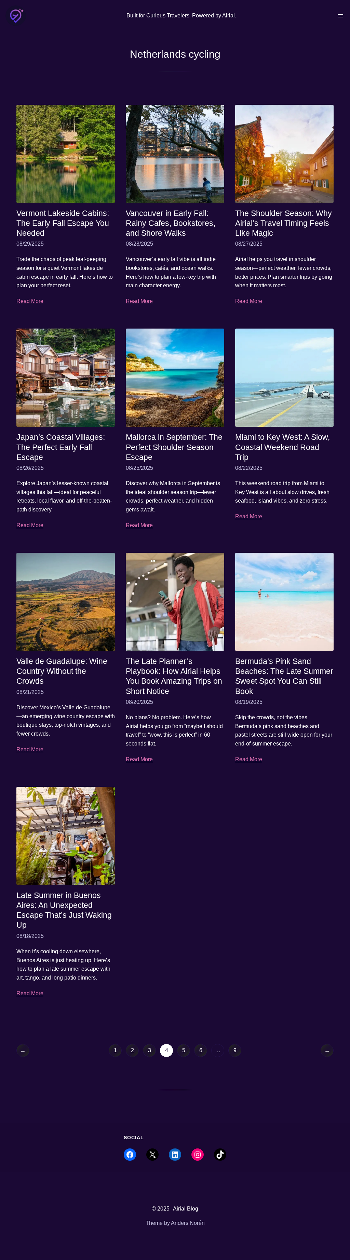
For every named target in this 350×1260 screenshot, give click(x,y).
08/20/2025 (139, 702)
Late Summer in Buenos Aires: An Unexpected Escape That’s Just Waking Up (64, 910)
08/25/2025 (139, 468)
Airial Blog (185, 1209)
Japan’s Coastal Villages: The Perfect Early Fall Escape (60, 447)
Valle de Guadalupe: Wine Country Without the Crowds (61, 671)
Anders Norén (188, 1223)
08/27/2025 (248, 244)
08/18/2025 (30, 936)
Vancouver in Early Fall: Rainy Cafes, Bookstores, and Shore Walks (170, 223)
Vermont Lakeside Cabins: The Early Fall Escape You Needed (62, 223)
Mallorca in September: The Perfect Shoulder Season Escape (174, 447)
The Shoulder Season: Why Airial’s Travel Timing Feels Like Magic (283, 223)
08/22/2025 (248, 468)
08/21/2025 (30, 692)
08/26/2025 (30, 468)
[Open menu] (340, 16)
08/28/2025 (139, 244)
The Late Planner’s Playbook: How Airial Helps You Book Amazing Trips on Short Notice (174, 676)
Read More (29, 301)
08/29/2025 (30, 244)
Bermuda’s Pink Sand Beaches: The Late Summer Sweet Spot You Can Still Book (284, 676)
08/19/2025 (248, 702)
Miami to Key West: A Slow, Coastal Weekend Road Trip (282, 447)
